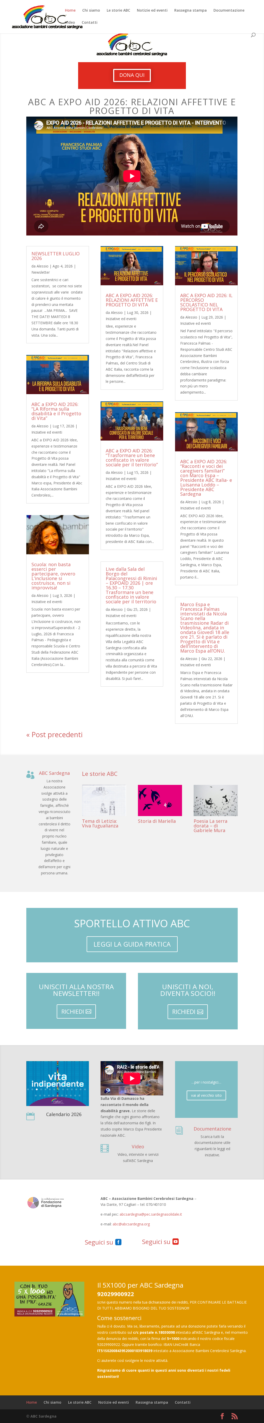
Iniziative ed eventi (46, 432)
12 (76, 1088)
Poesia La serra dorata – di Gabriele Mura (210, 825)
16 (40, 1094)
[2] (57, 1103)
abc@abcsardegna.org (131, 1224)
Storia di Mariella (157, 821)
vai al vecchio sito (206, 1095)
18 (49, 1094)
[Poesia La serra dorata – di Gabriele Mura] (216, 800)
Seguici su (99, 1242)
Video (70, 23)
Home (70, 11)
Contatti (89, 23)
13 (80, 1088)
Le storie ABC (118, 11)
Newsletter (40, 272)
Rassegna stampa (190, 11)
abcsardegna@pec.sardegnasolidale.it (151, 1214)
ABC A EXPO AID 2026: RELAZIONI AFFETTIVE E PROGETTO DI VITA (132, 300)
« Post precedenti (54, 734)
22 (66, 1094)
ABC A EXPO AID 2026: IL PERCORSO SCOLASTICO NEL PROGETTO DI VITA (206, 302)
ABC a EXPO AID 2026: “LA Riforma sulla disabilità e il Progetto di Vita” (56, 411)
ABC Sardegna (54, 773)
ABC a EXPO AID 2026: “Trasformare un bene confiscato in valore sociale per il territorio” (132, 458)
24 (75, 1094)
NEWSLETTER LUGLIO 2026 (55, 255)
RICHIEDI (72, 1011)
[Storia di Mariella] (160, 800)
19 (53, 1094)
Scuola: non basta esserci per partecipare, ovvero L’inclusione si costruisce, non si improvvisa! (53, 576)
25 (79, 1094)
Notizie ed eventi (152, 11)
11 (72, 1088)
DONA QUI (132, 74)
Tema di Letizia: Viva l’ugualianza (100, 823)
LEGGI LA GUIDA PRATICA (132, 944)
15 (36, 1094)
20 (58, 1094)
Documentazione (228, 11)
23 (71, 1094)
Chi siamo (91, 11)
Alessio (42, 266)
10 (67, 1088)
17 (44, 1094)
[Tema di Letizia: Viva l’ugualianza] (104, 800)
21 (62, 1094)
